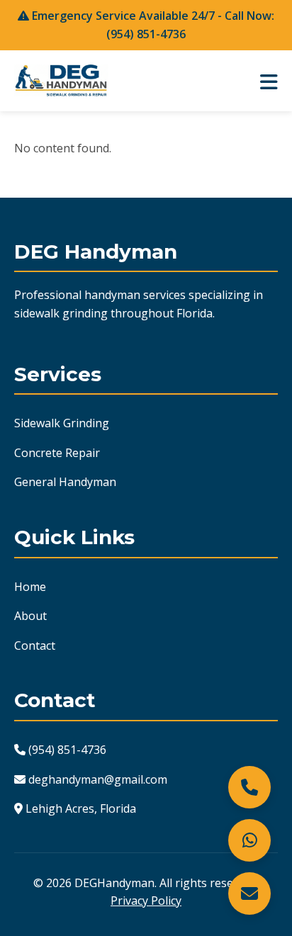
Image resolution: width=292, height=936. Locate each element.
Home (30, 586)
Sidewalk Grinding (61, 423)
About (30, 616)
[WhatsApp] (249, 840)
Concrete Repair (57, 453)
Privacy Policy (146, 900)
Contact (34, 645)
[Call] (249, 787)
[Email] (249, 893)
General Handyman (65, 482)
